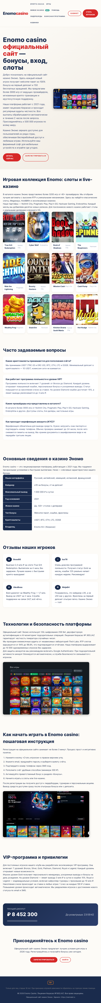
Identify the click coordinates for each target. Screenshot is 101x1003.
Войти (65, 960)
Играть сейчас (9, 157)
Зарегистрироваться (35, 156)
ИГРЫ (48, 4)
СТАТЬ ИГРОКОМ (90, 13)
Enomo (15, 13)
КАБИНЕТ (74, 13)
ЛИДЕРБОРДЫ (36, 16)
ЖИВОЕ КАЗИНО (39, 10)
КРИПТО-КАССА (37, 4)
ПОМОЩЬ (55, 10)
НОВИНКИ (34, 23)
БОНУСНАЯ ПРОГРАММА (54, 16)
